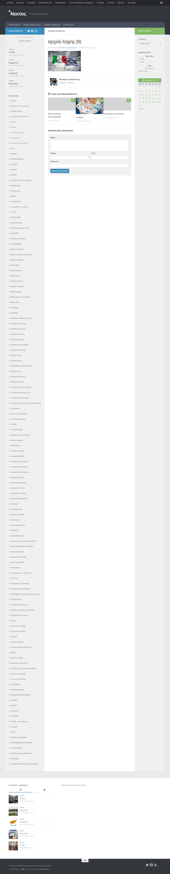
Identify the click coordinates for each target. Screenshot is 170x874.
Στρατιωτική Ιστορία (18, 674)
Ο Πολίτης (14, 578)
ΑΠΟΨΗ (110, 3)
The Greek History (17, 132)
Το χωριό (14, 727)
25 (143, 102)
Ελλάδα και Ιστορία (18, 329)
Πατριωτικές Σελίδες (18, 626)
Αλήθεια (14, 154)
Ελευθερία (15, 308)
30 (160, 102)
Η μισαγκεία (15, 408)
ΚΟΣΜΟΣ (31, 3)
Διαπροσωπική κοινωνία (20, 228)
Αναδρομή (13, 73)
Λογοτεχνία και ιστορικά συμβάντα (24, 541)
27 (150, 102)
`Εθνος (13, 101)
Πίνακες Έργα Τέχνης (32, 25)
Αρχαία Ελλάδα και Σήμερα (21, 180)
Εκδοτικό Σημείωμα (52, 25)
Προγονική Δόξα (17, 642)
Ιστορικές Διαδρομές (18, 483)
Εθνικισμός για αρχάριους (20, 297)
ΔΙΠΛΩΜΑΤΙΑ (16, 244)
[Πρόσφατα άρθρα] (20, 789)
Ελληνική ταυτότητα (18, 350)
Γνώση (13, 212)
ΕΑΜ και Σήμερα (17, 260)
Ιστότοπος (54, 161)
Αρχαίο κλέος (16, 186)
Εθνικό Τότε (15, 302)
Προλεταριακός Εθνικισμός (21, 647)
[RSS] (36, 31)
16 (160, 95)
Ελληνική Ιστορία (17, 339)
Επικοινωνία (68, 25)
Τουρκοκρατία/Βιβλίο (19, 737)
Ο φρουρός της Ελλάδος (20, 584)
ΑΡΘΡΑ (10, 3)
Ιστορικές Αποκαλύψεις (19, 472)
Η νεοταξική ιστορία (18, 419)
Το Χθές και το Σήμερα (19, 721)
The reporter (15, 138)
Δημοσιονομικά (16, 223)
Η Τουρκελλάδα (17, 430)
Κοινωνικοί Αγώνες (18, 525)
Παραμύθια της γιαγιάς (19, 615)
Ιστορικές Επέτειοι (17, 488)
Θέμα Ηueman (45, 869)
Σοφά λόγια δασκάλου (19, 663)
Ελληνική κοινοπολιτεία (19, 345)
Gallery (13, 122)
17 (140, 98)
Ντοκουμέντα (16, 568)
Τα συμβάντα (16, 684)
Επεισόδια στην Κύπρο (114, 114)
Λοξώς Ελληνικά (17, 552)
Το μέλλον (14, 711)
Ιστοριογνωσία (16, 509)
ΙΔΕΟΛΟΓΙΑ (15, 446)
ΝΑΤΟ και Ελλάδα (18, 562)
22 (156, 98)
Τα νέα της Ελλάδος (18, 679)
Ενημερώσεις (16, 371)
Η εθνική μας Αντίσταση (20, 398)
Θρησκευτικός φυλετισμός (21, 435)
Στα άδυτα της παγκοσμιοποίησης (23, 668)
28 (153, 102)
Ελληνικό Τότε (16, 355)
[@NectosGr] (28, 31)
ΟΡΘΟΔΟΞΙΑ (16, 599)
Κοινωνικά (13, 83)
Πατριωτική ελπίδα (18, 631)
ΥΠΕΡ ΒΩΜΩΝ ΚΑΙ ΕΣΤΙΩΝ (21, 743)
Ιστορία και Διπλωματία (19, 461)
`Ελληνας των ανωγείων (20, 106)
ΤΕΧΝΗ (14, 706)
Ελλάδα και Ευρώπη (18, 324)
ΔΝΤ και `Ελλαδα (17, 249)
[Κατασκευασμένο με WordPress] (24, 869)
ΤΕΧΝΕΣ (100, 3)
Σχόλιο (53, 138)
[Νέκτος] (32, 31)
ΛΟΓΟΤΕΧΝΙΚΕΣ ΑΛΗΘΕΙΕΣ (81, 3)
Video (13, 148)
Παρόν (13, 621)
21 (153, 98)
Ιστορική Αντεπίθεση (18, 493)
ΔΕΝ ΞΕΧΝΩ (16, 217)
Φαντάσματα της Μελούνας (21, 753)
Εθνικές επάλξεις (17, 286)
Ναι (142, 59)
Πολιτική (14, 637)
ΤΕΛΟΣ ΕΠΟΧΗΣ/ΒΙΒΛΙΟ (21, 695)
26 (146, 102)
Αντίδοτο (14, 164)
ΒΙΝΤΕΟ (120, 3)
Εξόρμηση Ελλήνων (18, 377)
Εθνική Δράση (16, 292)
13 (150, 95)
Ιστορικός (14, 504)
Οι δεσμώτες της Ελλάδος (20, 589)
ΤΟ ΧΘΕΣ (132, 3)
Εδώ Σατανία (16, 276)
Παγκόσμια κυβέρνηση (19, 605)
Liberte (13, 127)
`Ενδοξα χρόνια (16, 111)
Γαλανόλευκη (16, 201)
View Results (150, 68)
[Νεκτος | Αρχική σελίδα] (17, 13)
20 (150, 98)
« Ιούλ (140, 109)
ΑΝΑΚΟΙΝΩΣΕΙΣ (17, 159)
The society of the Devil (19, 143)
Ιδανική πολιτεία (17, 440)
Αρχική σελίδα (14, 25)
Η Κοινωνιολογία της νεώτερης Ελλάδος (26, 403)
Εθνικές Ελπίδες (17, 281)
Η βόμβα (79, 117)
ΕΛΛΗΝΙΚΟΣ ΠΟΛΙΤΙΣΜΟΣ (21, 366)
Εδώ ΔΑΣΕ (15, 265)
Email (93, 153)
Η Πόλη (13, 424)
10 (140, 95)
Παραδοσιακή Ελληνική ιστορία (22, 610)
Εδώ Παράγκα (16, 270)
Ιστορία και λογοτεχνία (19, 467)
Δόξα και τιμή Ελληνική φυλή (21, 255)
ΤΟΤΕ (13, 732)
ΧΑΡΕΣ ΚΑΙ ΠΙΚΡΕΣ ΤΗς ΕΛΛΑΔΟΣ (24, 764)
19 (146, 98)
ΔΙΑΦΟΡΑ (15, 233)
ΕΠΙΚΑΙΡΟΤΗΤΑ (45, 3)
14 (153, 95)
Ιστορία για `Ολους (18, 451)
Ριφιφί (13, 652)
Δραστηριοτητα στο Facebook (73, 785)
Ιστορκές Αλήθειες (18, 515)
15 (156, 95)
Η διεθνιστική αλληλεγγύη (20, 392)
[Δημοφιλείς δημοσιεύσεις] (44, 789)
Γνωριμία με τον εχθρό (19, 207)
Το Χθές (12, 52)
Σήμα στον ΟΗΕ (17, 658)
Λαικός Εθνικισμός (18, 536)
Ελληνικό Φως (16, 361)
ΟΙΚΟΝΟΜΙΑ (60, 3)
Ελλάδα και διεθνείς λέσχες (21, 318)
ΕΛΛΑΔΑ (20, 3)
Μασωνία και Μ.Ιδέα (18, 557)
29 (156, 102)
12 (146, 95)
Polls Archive (142, 71)
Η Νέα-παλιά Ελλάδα (19, 414)
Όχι (142, 62)
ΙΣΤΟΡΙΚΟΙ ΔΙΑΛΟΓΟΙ (19, 499)
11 (143, 95)
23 (160, 98)
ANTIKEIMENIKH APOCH (19, 117)
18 (143, 98)
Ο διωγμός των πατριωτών (21, 573)
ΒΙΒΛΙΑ (13, 196)
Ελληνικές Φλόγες (18, 334)
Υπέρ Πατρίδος (16, 748)
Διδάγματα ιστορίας (18, 239)
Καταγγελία (15, 520)
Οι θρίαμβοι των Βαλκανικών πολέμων (25, 594)
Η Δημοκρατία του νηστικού (21, 387)
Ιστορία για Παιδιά (17, 456)
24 (140, 102)
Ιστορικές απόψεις (18, 477)
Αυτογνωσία (15, 191)
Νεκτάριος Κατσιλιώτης (68, 48)
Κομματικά (13, 63)
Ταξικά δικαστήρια (17, 690)
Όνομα (53, 153)
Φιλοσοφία (15, 759)
